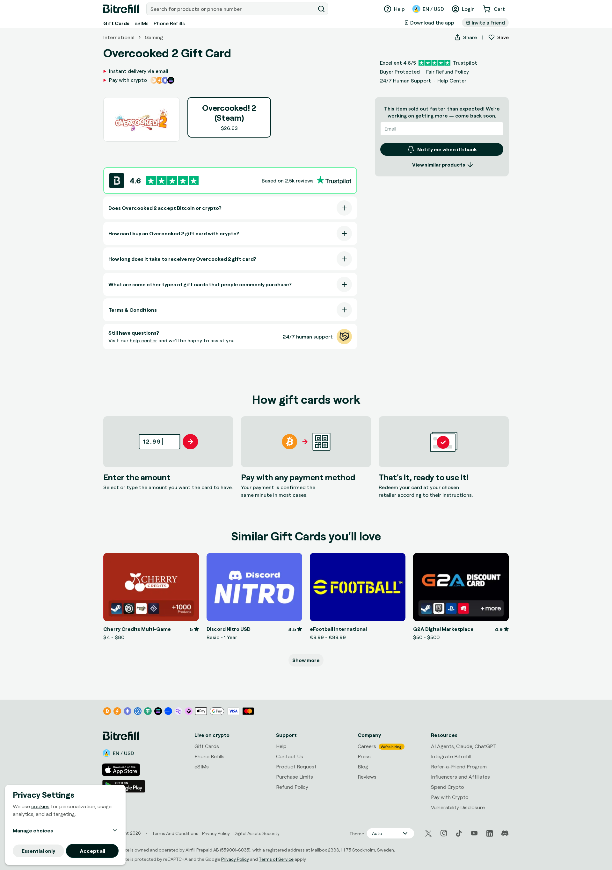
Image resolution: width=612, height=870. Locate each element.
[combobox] (231, 9)
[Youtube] (474, 833)
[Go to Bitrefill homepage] (121, 8)
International (119, 37)
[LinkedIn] (489, 833)
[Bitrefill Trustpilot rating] (172, 181)
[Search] (321, 9)
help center (143, 340)
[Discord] (505, 833)
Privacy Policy (235, 859)
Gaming (154, 37)
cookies (40, 806)
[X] (428, 834)
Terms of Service (276, 859)
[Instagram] (444, 833)
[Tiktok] (459, 833)
